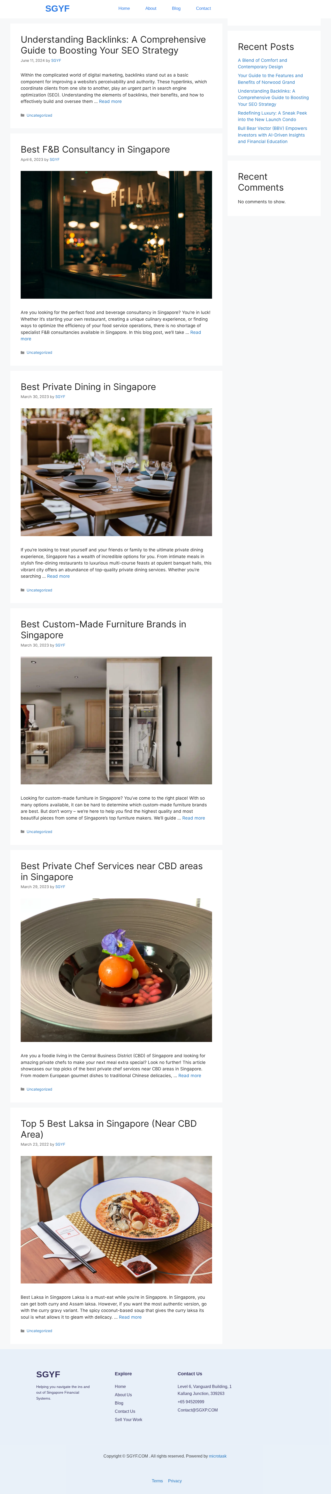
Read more (110, 101)
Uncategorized (39, 115)
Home (124, 8)
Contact (203, 8)
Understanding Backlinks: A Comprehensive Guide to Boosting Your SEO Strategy (113, 45)
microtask (218, 1456)
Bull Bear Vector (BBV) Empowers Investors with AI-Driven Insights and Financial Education (272, 135)
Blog (176, 8)
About (150, 8)
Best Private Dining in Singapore (88, 386)
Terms (157, 1481)
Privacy (175, 1481)
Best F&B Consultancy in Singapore (95, 149)
